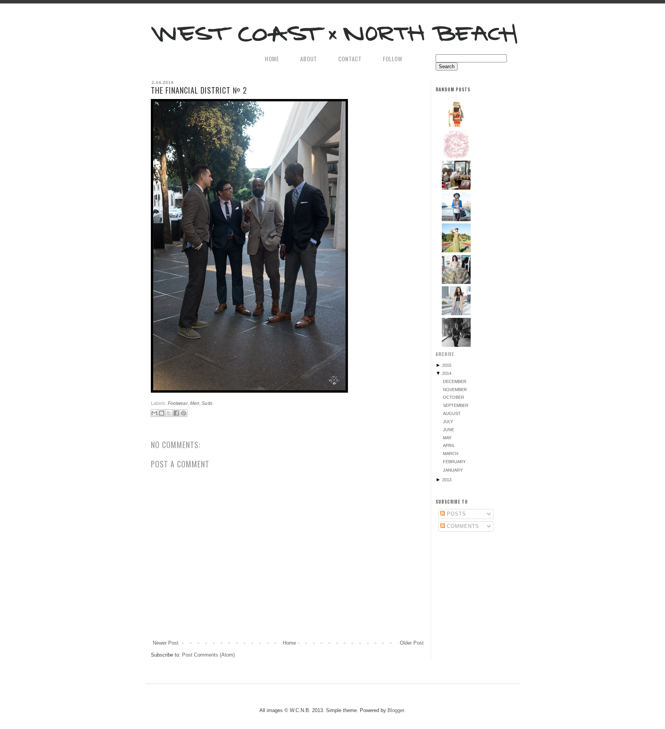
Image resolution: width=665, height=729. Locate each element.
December (454, 381)
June (448, 429)
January (453, 470)
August (452, 413)
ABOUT (308, 58)
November (455, 389)
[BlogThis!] (161, 413)
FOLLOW (393, 58)
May (447, 437)
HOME (272, 58)
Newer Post (166, 643)
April (449, 445)
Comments (462, 526)
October (453, 397)
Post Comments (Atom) (208, 655)
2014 (446, 373)
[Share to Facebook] (176, 413)
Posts (455, 514)
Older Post (412, 643)
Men (194, 403)
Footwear (178, 403)
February (454, 461)
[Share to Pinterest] (183, 413)
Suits (207, 403)
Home (289, 643)
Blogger (396, 710)
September (455, 405)
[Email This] (154, 413)
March (450, 453)
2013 (446, 479)
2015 (446, 365)
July (448, 421)
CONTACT (350, 58)
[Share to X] (169, 413)
